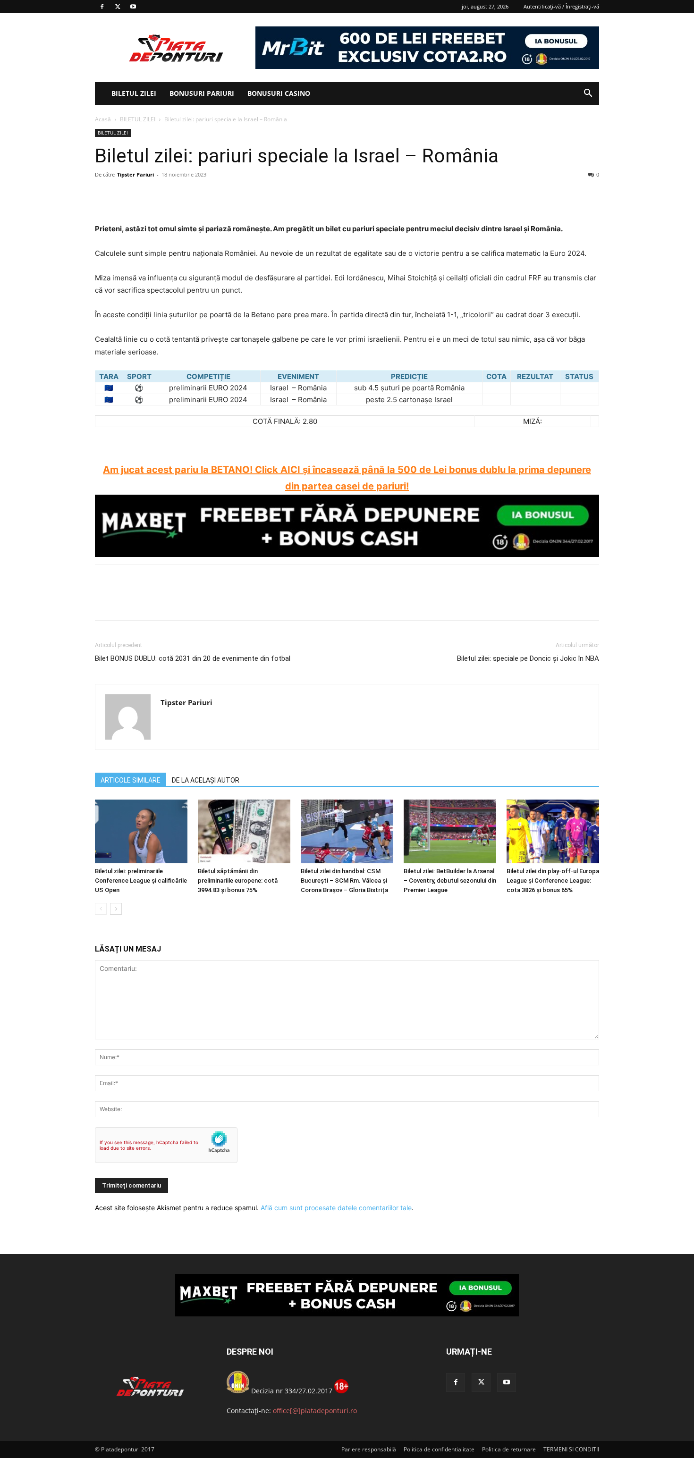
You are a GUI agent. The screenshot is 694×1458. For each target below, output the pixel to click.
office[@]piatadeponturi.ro (315, 1410)
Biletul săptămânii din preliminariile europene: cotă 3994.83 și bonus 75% (238, 880)
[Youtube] (133, 6)
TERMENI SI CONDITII (571, 1449)
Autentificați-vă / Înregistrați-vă (561, 6)
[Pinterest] (147, 195)
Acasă (103, 119)
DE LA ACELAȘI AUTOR (205, 780)
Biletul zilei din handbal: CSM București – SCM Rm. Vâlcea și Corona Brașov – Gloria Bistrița (344, 880)
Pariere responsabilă (368, 1449)
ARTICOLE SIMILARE (131, 780)
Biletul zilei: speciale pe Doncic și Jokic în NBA (528, 658)
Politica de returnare (509, 1449)
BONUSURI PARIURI (201, 93)
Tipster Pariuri (135, 174)
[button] (587, 94)
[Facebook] (102, 6)
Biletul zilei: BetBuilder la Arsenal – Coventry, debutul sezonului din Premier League (450, 880)
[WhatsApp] (169, 195)
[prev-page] (101, 909)
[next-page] (116, 909)
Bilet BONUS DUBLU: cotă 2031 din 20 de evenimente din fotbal (192, 658)
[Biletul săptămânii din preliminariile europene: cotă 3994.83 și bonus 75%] (244, 831)
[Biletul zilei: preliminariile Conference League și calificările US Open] (141, 831)
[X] (117, 6)
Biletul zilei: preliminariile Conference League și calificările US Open (141, 880)
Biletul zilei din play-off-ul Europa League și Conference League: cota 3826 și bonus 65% (553, 880)
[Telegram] (191, 195)
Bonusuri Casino (278, 93)
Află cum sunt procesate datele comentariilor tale (336, 1208)
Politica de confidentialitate (439, 1449)
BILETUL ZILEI (133, 93)
